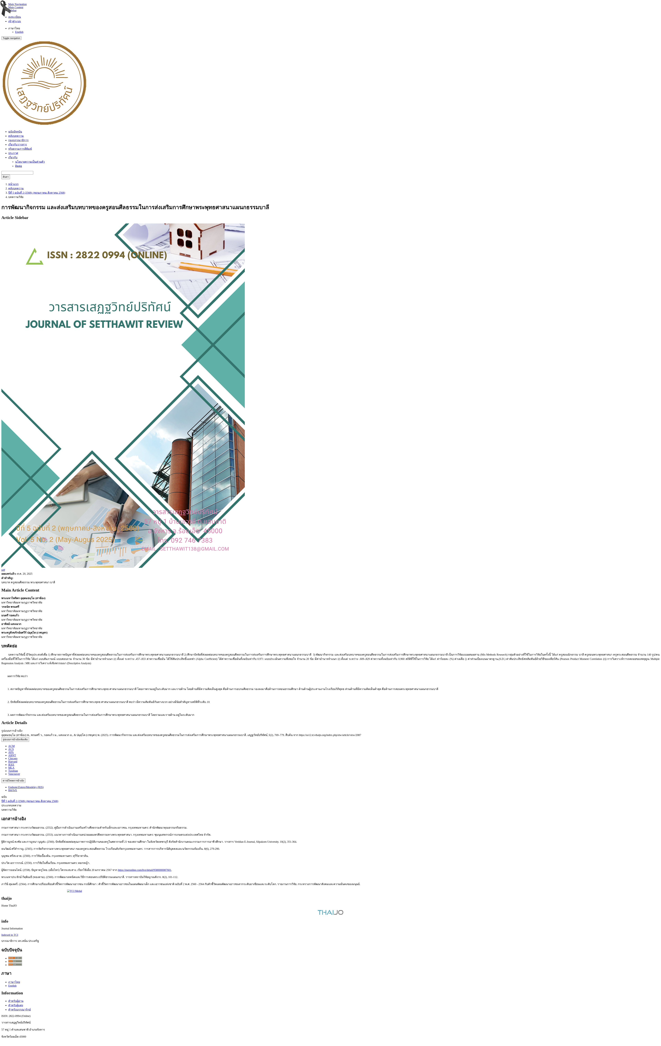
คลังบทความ (16, 135)
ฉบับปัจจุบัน (15, 131)
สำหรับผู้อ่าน (15, 1001)
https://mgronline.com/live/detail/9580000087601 (144, 870)
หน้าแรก (13, 184)
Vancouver (14, 773)
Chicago (12, 758)
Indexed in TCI (9, 934)
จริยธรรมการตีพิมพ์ (20, 148)
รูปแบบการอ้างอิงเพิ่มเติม (15, 739)
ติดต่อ (18, 166)
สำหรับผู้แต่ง (15, 1005)
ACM (11, 746)
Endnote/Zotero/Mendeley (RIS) (26, 787)
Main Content (15, 7)
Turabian (13, 770)
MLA (11, 767)
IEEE (11, 764)
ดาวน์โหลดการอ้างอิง (13, 780)
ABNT (12, 755)
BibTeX (12, 790)
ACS (11, 749)
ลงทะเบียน (14, 16)
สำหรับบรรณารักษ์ (19, 1009)
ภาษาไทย (14, 982)
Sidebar (12, 10)
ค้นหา (6, 177)
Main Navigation (17, 4)
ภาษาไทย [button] (14, 28)
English (19, 31)
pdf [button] (3, 569)
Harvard (12, 761)
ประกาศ (13, 153)
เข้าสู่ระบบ (14, 21)
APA (11, 752)
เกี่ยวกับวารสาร (17, 144)
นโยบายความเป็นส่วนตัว (30, 161)
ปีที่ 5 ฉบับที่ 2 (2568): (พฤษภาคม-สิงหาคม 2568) (36, 192)
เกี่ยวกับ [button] (12, 157)
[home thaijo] (330, 913)
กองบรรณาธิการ (18, 140)
